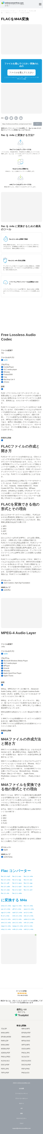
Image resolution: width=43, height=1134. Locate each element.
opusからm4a (29, 909)
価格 (21, 1113)
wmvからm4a (6, 922)
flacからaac (28, 880)
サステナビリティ (21, 1118)
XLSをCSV (25, 1057)
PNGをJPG (26, 1053)
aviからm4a (28, 912)
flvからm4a (5, 916)
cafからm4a (28, 926)
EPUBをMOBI (6, 1037)
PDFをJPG (5, 1069)
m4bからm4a (17, 929)
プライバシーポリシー (21, 1098)
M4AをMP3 (5, 1033)
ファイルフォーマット (21, 1093)
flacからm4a (28, 876)
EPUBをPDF (26, 1033)
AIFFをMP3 (26, 1045)
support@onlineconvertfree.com (21, 1128)
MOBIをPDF (5, 1049)
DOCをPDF (5, 1065)
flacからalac (5, 890)
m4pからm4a (6, 929)
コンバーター (16, 871)
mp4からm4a (17, 912)
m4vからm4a (17, 916)
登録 (24, 79)
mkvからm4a (28, 916)
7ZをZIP (4, 1029)
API (22, 1108)
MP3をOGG (26, 1041)
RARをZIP (4, 1041)
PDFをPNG (26, 1069)
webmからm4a (29, 919)
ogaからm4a (5, 912)
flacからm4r (28, 886)
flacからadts (5, 886)
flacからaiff (5, 883)
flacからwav (16, 876)
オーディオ (22, 11)
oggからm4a (17, 906)
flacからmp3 (5, 876)
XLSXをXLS (5, 1061)
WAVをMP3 (26, 1029)
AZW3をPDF (5, 1053)
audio (6, 360)
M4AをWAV (5, 1045)
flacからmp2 (16, 890)
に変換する (14, 900)
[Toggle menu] (40, 4)
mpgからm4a (6, 926)
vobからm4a (17, 919)
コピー (37, 124)
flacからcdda (17, 893)
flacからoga (28, 883)
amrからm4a (17, 922)
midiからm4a (28, 929)
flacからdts (5, 893)
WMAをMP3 (26, 1037)
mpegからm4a (17, 926)
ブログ (21, 1123)
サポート (21, 1103)
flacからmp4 (16, 886)
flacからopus (17, 883)
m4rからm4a (28, 922)
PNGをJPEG (5, 1057)
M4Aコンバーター (11, 13)
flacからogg (16, 880)
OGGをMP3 (26, 1049)
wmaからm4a (6, 906)
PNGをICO (25, 1073)
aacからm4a (5, 909)
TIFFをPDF (5, 1073)
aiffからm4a (16, 909)
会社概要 (21, 1088)
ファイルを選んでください (21, 72)
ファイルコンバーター (8, 11)
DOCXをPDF (26, 1065)
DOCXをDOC (26, 1061)
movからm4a (6, 919)
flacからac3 (28, 890)
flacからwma (5, 880)
